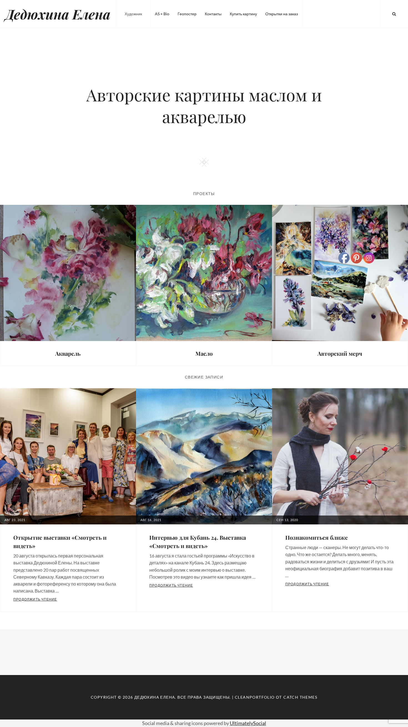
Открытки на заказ (281, 13)
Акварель (67, 353)
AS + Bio (162, 13)
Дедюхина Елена (58, 14)
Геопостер (187, 13)
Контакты (213, 13)
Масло (204, 353)
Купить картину (243, 13)
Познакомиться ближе (316, 537)
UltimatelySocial (248, 723)
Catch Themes (300, 697)
